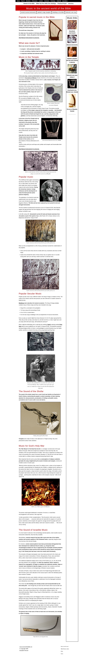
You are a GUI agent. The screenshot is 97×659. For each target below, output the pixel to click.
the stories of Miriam (30, 78)
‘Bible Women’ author (65, 648)
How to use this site (64, 646)
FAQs (62, 651)
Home (62, 653)
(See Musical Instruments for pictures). (29, 37)
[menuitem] (29, 3)
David (48, 324)
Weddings (21, 303)
